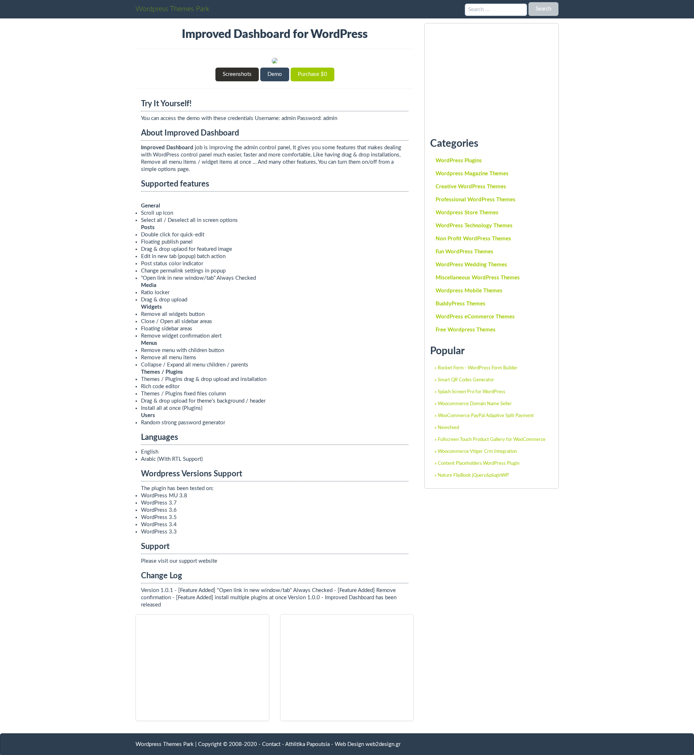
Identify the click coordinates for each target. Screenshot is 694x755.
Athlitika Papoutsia (307, 744)
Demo (274, 74)
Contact (271, 744)
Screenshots (237, 74)
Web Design (349, 744)
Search (543, 9)
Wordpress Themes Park (172, 9)
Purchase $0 (312, 74)
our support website (193, 561)
